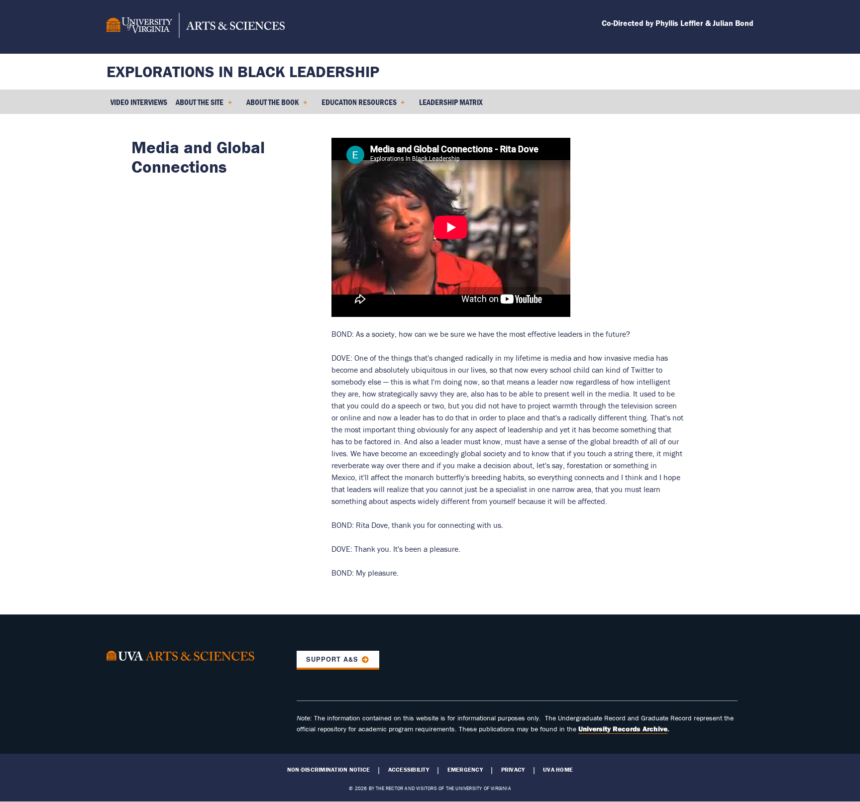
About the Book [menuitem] (270, 105)
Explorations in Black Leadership (243, 71)
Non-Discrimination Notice (328, 769)
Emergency (465, 769)
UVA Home (558, 769)
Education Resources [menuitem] (357, 105)
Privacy (513, 769)
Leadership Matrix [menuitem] (451, 102)
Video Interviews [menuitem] (138, 102)
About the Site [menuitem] (197, 105)
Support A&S (332, 659)
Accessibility (408, 769)
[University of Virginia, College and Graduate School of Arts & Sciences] (196, 27)
